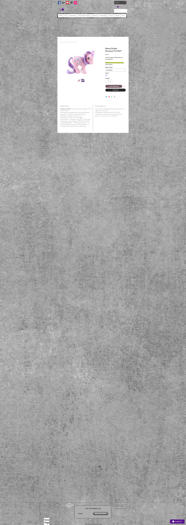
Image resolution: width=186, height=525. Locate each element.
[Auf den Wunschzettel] (124, 86)
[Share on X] (114, 97)
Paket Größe (109, 67)
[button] (62, 9)
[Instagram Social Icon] (75, 2)
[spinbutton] (109, 81)
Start (61, 42)
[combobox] (115, 70)
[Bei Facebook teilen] (106, 97)
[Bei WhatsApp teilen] (112, 97)
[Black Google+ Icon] (63, 2)
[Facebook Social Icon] (59, 2)
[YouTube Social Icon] (67, 2)
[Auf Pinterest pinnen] (109, 97)
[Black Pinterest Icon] (71, 2)
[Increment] (111, 81)
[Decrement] (107, 81)
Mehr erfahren (108, 64)
